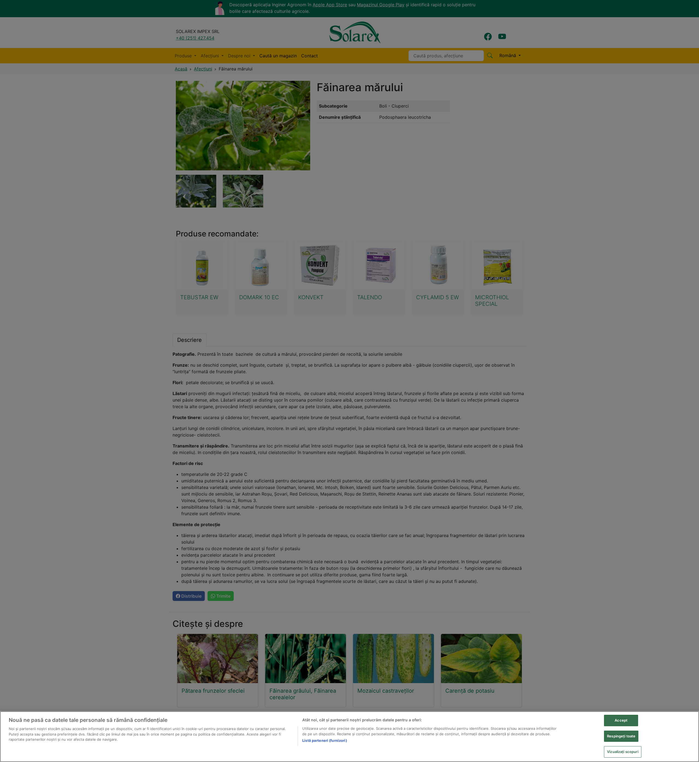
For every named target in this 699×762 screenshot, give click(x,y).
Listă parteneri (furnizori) (324, 740)
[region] (349, 736)
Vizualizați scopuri (622, 751)
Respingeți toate (621, 736)
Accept (621, 720)
